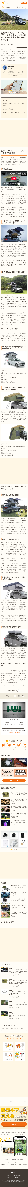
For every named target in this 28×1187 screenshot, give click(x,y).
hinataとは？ (8, 1159)
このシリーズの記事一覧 (14, 732)
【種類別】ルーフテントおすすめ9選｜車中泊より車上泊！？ (18, 886)
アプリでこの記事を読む (22, 47)
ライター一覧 (13, 1162)
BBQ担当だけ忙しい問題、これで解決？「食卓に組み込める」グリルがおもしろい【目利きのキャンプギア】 (19, 808)
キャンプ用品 (10, 44)
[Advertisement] (14, 945)
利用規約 (3, 1164)
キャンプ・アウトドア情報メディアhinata (9, 1101)
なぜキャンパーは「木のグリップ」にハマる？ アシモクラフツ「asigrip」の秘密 (19, 800)
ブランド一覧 (6, 1162)
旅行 (23, 685)
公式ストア (21, 7)
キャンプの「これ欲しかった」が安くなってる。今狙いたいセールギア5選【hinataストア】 (19, 815)
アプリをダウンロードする (14, 1124)
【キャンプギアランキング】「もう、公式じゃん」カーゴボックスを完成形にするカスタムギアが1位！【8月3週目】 (19, 793)
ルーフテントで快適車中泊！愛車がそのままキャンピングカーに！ (18, 907)
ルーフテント (18, 685)
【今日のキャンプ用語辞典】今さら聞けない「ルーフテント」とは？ (18, 894)
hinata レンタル (17, 1175)
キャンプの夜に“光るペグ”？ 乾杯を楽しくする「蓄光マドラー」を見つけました (19, 822)
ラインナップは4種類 (8, 109)
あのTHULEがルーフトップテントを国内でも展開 (13, 104)
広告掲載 (14, 1159)
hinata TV (17, 1177)
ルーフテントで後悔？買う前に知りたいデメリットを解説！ (18, 899)
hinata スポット (10, 1177)
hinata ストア (9, 1175)
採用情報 (19, 1164)
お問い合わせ (20, 1159)
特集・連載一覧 (14, 780)
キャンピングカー (8, 685)
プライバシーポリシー (11, 1164)
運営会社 (25, 1164)
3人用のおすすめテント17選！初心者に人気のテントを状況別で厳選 (19, 914)
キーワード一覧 (21, 1162)
